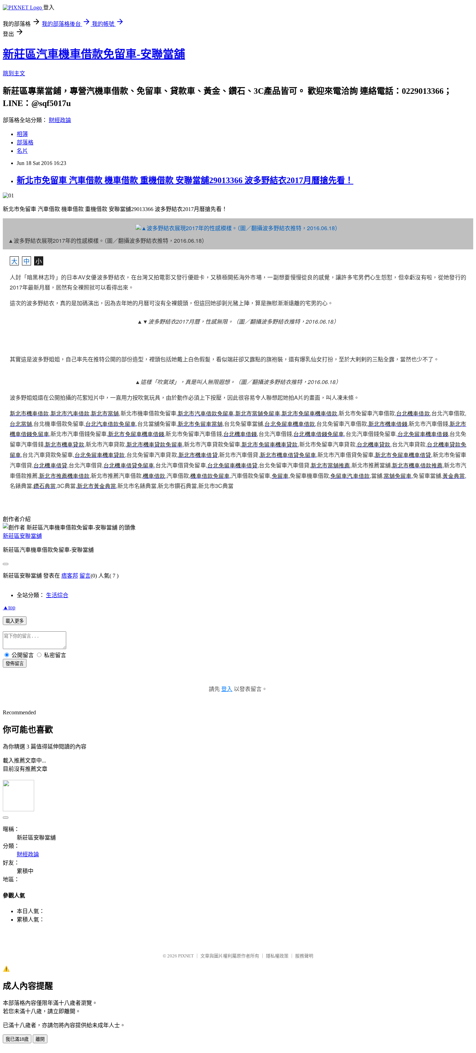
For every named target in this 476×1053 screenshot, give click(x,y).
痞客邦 (69, 576)
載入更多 (15, 621)
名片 (22, 151)
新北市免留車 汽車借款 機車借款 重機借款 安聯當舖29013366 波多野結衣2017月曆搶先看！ (185, 180)
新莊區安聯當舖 (22, 536)
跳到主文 (14, 73)
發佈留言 (15, 663)
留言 (85, 576)
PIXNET (186, 955)
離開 (40, 1039)
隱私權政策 (277, 955)
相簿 (22, 134)
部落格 (25, 142)
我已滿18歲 (17, 1039)
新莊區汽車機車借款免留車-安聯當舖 (94, 54)
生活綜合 (57, 595)
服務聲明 (304, 955)
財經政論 (60, 120)
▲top (9, 607)
